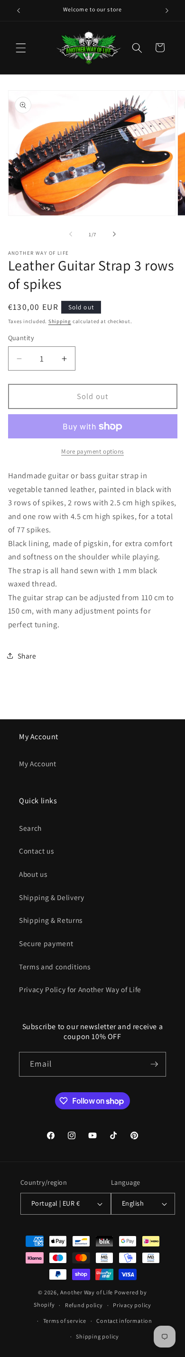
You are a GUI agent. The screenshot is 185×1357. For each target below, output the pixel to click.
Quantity (21, 337)
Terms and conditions (54, 966)
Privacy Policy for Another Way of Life (80, 989)
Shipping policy (97, 1336)
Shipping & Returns (51, 920)
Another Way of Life (86, 1292)
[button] (20, 47)
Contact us (36, 850)
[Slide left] (70, 234)
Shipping (59, 321)
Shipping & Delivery (51, 897)
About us (33, 874)
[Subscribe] (154, 1064)
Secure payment (46, 943)
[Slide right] (114, 234)
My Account (37, 763)
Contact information (124, 1320)
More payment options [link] (92, 451)
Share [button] (27, 655)
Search (30, 828)
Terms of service (64, 1320)
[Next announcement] (167, 10)
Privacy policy (132, 1305)
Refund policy (84, 1305)
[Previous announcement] (18, 10)
